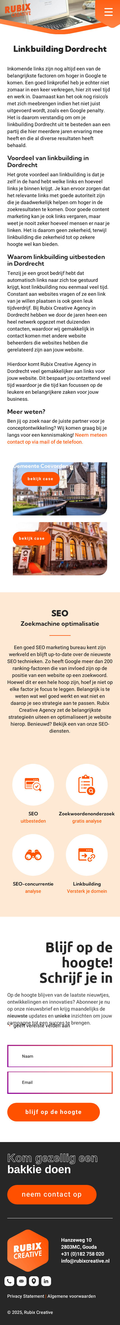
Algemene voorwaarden (71, 1296)
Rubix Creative (38, 1312)
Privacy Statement (25, 1296)
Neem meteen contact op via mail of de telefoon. (57, 438)
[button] (52, 1194)
